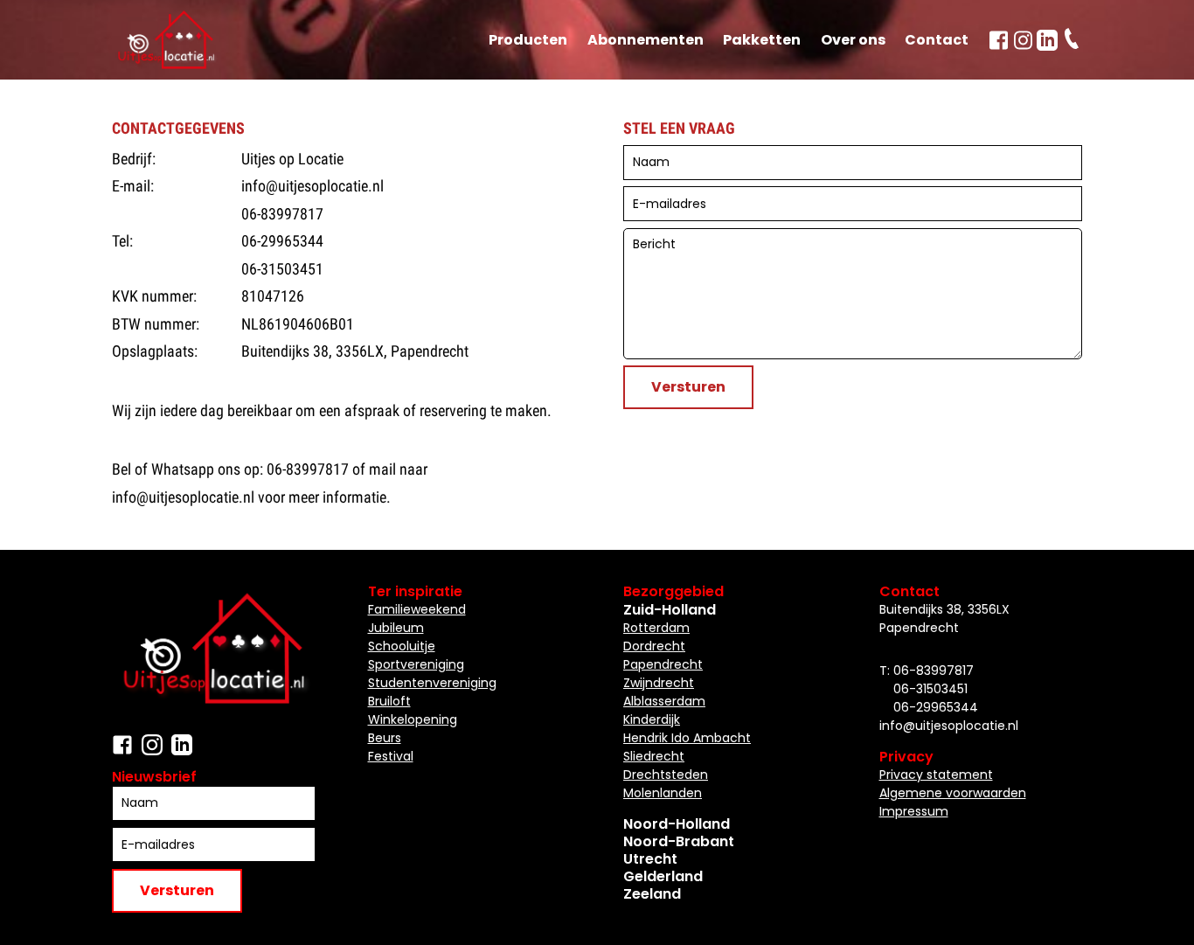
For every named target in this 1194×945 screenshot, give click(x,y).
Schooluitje (401, 646)
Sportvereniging (416, 664)
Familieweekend (417, 609)
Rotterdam (656, 627)
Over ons (853, 40)
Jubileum (396, 627)
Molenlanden (662, 793)
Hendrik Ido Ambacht (687, 738)
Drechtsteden (665, 774)
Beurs (384, 738)
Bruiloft (389, 701)
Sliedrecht (653, 756)
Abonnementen (645, 40)
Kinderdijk (651, 719)
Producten (528, 40)
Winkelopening (412, 719)
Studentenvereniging (432, 682)
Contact (936, 40)
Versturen (688, 387)
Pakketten (762, 40)
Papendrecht (663, 664)
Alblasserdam (664, 701)
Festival (390, 756)
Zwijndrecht (658, 682)
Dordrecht (654, 646)
